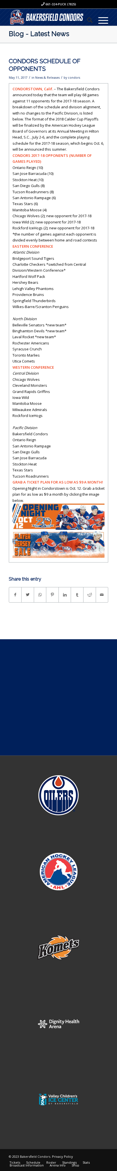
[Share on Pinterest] (52, 594)
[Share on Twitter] (28, 594)
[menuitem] (87, 20)
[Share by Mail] (102, 594)
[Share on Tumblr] (77, 594)
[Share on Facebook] (15, 594)
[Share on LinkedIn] (65, 594)
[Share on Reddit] (89, 594)
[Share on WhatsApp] (40, 594)
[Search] (87, 20)
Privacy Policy (62, 1156)
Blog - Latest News (39, 34)
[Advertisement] (58, 697)
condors (74, 78)
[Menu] (100, 20)
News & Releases (47, 78)
